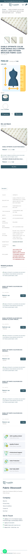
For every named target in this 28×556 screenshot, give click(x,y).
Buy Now (14, 166)
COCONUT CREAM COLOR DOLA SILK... (12, 159)
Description (4, 188)
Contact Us (5, 508)
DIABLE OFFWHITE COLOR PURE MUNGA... (13, 146)
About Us (5, 501)
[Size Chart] (14, 78)
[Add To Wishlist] (12, 114)
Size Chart (5, 511)
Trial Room (19, 114)
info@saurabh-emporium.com (13, 525)
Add (24, 295)
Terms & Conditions (7, 506)
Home (4, 9)
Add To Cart (6, 114)
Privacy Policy (6, 503)
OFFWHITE (5, 99)
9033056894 (11, 522)
